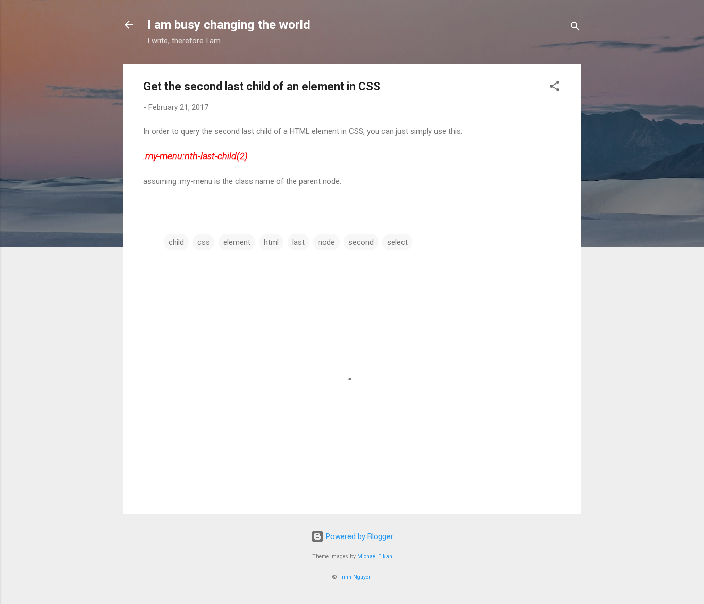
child (176, 242)
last (298, 242)
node (326, 242)
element (236, 242)
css (203, 242)
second (361, 242)
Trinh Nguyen (355, 577)
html (271, 242)
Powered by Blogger (358, 536)
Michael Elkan (374, 556)
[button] (554, 88)
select (397, 242)
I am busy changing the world (228, 25)
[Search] (575, 28)
